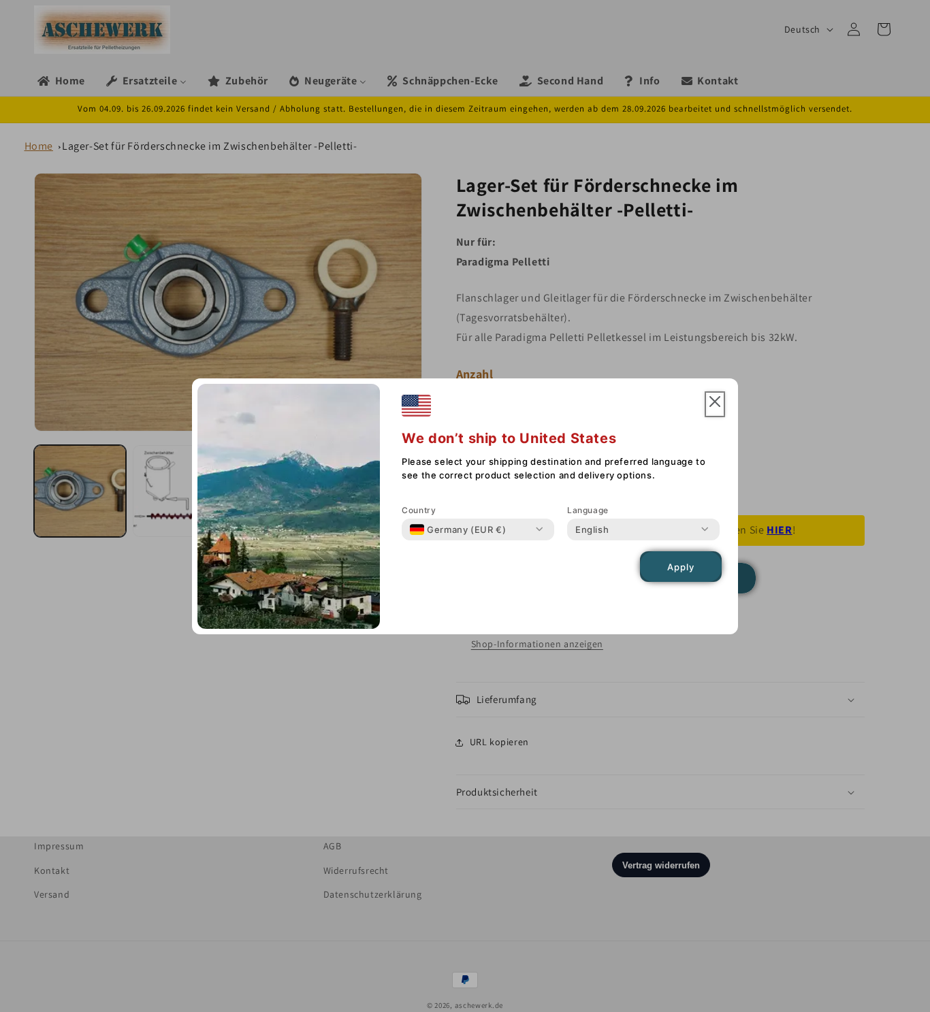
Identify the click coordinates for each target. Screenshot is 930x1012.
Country (419, 510)
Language (588, 510)
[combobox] (458, 529)
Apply (680, 566)
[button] (715, 404)
